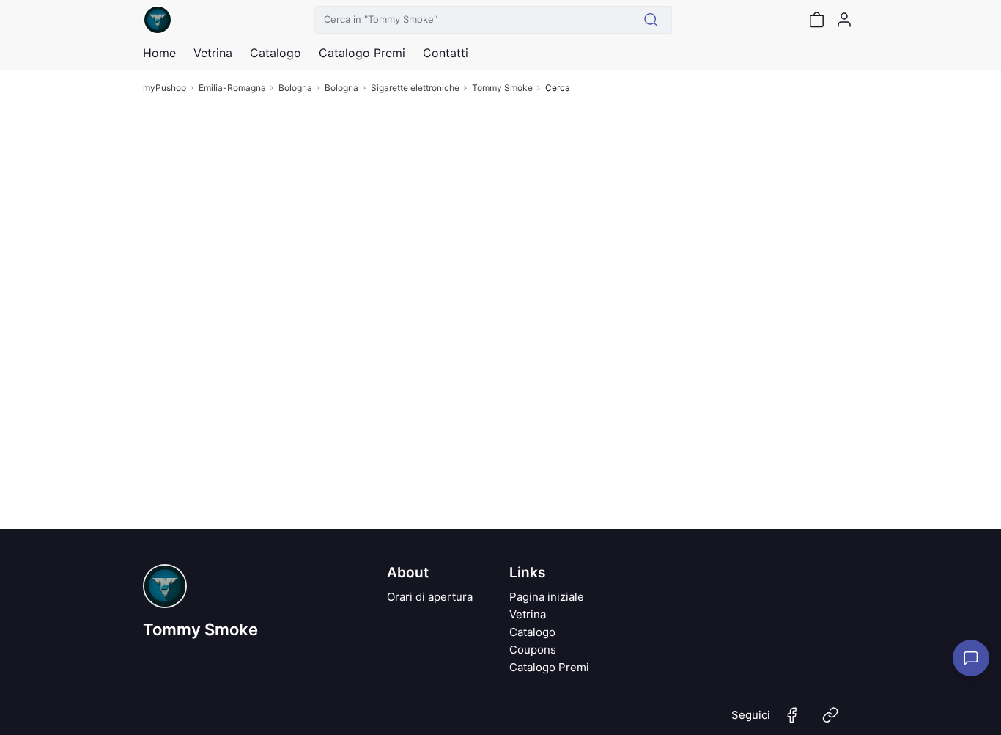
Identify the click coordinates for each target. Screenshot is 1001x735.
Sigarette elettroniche (415, 87)
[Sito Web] (830, 721)
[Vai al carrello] (816, 20)
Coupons (532, 650)
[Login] (844, 20)
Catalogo (275, 53)
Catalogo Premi (549, 667)
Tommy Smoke (502, 87)
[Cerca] (651, 20)
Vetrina (527, 614)
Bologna (295, 87)
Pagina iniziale (546, 597)
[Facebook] (792, 721)
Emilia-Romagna (232, 87)
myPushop (164, 87)
